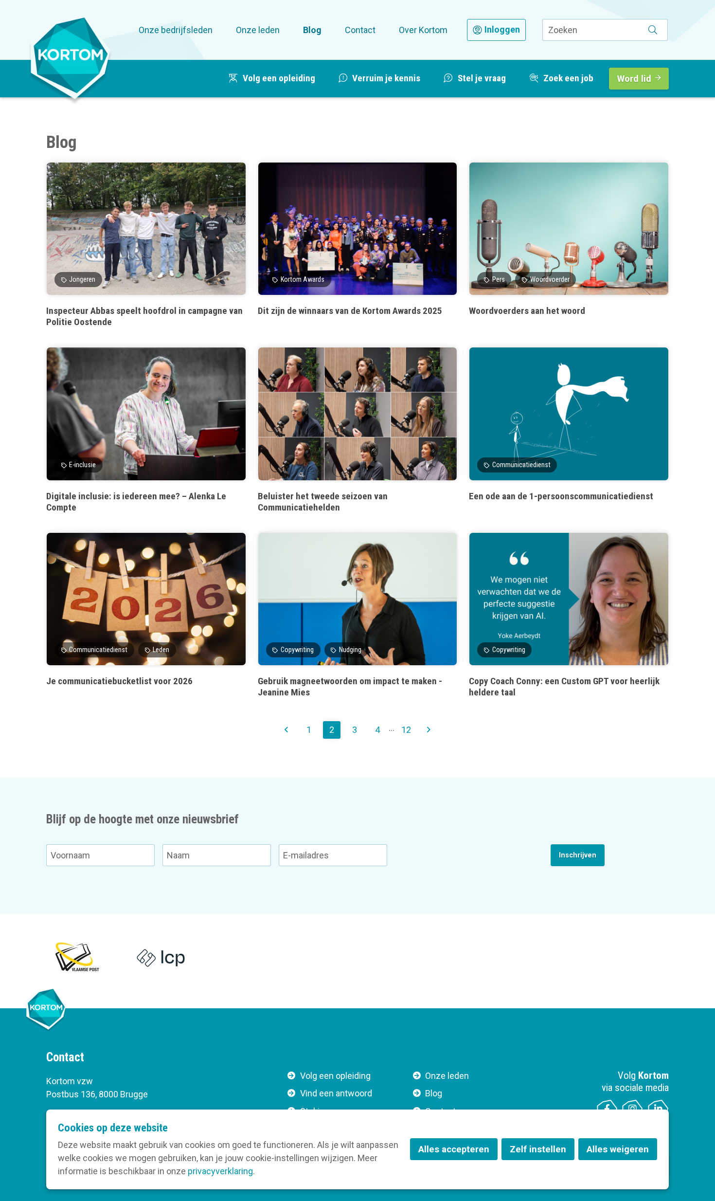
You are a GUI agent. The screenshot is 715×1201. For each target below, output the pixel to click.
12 (406, 730)
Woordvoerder (550, 279)
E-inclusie (82, 465)
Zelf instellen (538, 1149)
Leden (161, 650)
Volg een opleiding (335, 1076)
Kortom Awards (302, 279)
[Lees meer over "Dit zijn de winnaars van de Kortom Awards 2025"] (358, 245)
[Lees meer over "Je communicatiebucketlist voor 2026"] (146, 615)
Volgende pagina (428, 730)
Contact (360, 30)
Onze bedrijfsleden (176, 30)
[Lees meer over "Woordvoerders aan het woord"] (569, 245)
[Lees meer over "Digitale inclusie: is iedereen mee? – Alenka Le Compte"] (146, 430)
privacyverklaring (220, 1171)
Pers (498, 279)
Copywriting (297, 650)
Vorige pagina (286, 730)
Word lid (634, 78)
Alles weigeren (618, 1149)
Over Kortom (423, 30)
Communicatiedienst (521, 465)
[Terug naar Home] (70, 58)
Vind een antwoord (336, 1093)
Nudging (350, 650)
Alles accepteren (453, 1149)
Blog (312, 30)
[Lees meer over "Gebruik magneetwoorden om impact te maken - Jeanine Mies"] (358, 615)
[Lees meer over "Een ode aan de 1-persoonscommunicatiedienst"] (569, 430)
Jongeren (82, 279)
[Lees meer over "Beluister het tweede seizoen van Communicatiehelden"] (358, 430)
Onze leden (258, 30)
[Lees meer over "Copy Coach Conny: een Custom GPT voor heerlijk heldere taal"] (569, 615)
